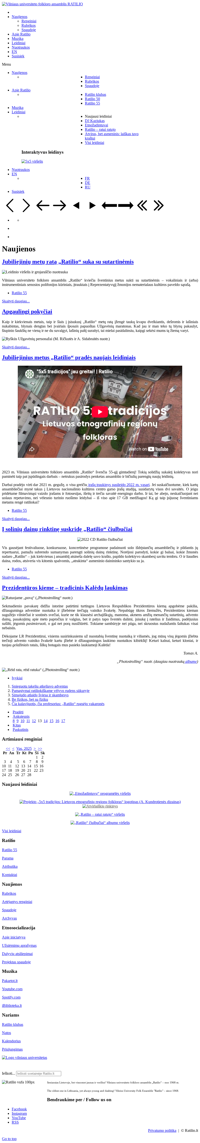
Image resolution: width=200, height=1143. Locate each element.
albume (190, 661)
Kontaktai (9, 875)
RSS (15, 1122)
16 (57, 721)
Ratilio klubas (12, 1024)
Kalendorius (11, 1041)
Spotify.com (11, 997)
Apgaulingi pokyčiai (27, 311)
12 (34, 721)
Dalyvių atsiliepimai (17, 954)
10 (22, 721)
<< (8, 748)
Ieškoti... (8, 1073)
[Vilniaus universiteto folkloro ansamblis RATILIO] (42, 4)
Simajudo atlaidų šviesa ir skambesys (40, 695)
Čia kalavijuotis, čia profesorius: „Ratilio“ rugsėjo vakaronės (58, 704)
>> (40, 748)
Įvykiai (17, 678)
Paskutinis (20, 729)
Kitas (17, 725)
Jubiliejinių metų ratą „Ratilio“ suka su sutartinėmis (68, 261)
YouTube (19, 1118)
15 (51, 721)
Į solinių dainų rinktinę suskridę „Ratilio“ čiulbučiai (67, 529)
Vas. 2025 (24, 748)
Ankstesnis (21, 716)
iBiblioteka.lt (12, 1005)
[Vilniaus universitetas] (24, 1057)
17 (63, 721)
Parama (7, 858)
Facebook (19, 1109)
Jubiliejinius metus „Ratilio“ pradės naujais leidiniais (69, 357)
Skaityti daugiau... (16, 301)
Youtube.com (12, 989)
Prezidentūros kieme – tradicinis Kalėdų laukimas (65, 588)
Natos (6, 1033)
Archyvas (9, 918)
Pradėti (18, 712)
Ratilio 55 (19, 293)
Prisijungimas (12, 1049)
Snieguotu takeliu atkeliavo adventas (40, 686)
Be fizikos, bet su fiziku (30, 699)
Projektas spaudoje (16, 962)
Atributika (10, 866)
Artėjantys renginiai (17, 902)
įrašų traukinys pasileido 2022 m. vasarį (118, 485)
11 (28, 721)
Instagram (19, 1113)
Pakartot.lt (10, 981)
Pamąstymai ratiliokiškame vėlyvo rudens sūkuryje (51, 691)
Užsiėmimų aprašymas (19, 945)
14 (46, 721)
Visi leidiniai (11, 831)
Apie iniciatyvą (13, 937)
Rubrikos (9, 893)
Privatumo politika (162, 1130)
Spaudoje (9, 910)
